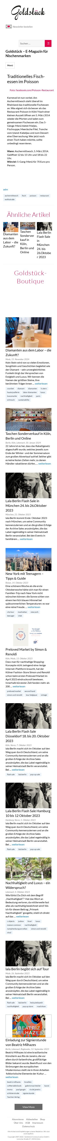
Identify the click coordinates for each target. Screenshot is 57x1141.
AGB (27, 1122)
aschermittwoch (11, 195)
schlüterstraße (13, 1093)
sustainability (23, 400)
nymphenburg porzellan (17, 929)
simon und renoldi (14, 695)
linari (30, 921)
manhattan (22, 612)
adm (5, 189)
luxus (43, 392)
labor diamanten (30, 392)
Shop (42, 1119)
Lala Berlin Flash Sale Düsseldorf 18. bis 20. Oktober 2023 (28, 736)
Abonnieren (18, 1119)
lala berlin (22, 774)
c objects (10, 921)
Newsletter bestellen (23, 26)
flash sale (11, 774)
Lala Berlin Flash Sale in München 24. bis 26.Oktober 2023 (26, 505)
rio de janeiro (34, 1089)
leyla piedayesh (36, 1002)
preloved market (14, 691)
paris (38, 396)
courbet (10, 388)
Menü (10, 65)
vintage (44, 695)
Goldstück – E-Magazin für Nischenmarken (27, 53)
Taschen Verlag (13, 1097)
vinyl (9, 932)
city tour (10, 612)
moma (9, 1089)
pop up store (28, 1006)
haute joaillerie (13, 392)
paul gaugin (21, 1089)
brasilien (28, 1082)
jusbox (21, 921)
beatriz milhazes (14, 1082)
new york (34, 612)
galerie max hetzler (33, 1086)
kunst (46, 1086)
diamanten (32, 388)
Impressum (37, 1122)
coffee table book (14, 1086)
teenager (10, 616)
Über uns (18, 1122)
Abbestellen (32, 1119)
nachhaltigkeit (26, 396)
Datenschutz (28, 1126)
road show (41, 1006)
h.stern (44, 388)
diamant (21, 388)
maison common (14, 925)
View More (28, 1106)
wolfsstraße (9, 199)
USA (20, 616)
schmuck (11, 400)
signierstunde (28, 1093)
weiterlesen (41, 383)
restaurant (44, 195)
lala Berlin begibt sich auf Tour (27, 969)
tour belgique (31, 695)
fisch (24, 195)
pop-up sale (35, 774)
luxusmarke (12, 396)
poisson (33, 195)
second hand (30, 691)
